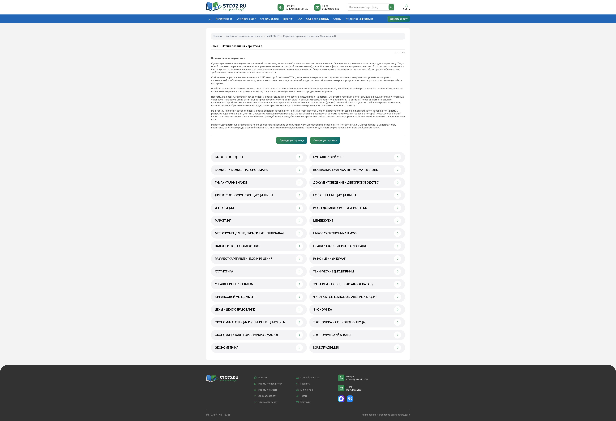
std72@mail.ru (330, 9)
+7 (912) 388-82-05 (297, 9)
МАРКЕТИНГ (273, 36)
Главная (218, 36)
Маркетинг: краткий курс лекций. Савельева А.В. (309, 36)
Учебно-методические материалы (244, 36)
